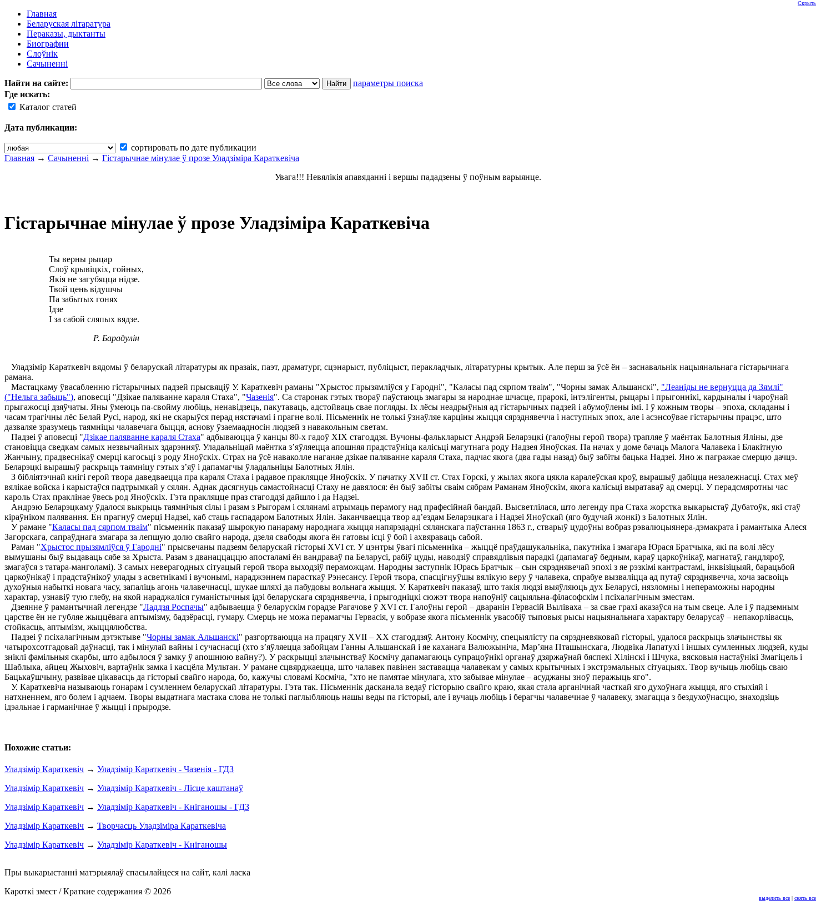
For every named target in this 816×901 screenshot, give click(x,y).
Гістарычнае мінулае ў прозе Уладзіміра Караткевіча (200, 158)
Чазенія (260, 397)
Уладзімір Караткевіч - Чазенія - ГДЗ (165, 769)
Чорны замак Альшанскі (193, 637)
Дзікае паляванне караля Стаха (141, 437)
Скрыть (807, 3)
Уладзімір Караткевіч (44, 769)
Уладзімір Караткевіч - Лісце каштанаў (170, 788)
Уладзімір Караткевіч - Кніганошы (162, 844)
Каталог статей (47, 107)
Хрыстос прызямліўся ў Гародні (101, 547)
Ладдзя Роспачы (173, 607)
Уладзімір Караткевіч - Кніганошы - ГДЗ (173, 807)
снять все (805, 898)
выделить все (774, 898)
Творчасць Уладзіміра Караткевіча (161, 825)
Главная (19, 158)
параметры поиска (388, 83)
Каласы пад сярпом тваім (100, 527)
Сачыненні (68, 158)
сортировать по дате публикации (192, 147)
